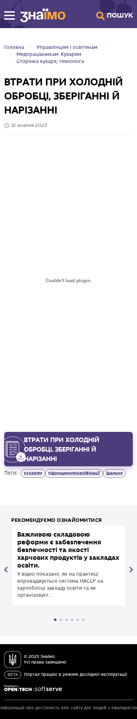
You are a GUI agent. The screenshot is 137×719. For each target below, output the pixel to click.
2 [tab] (60, 619)
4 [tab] (72, 619)
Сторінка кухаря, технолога (50, 61)
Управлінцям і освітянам (67, 47)
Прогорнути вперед (131, 569)
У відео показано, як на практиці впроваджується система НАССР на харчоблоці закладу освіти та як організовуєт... (68, 564)
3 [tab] (66, 619)
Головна (14, 47)
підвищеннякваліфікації (74, 473)
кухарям (33, 473)
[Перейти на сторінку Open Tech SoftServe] (33, 688)
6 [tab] (83, 619)
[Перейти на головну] (40, 15)
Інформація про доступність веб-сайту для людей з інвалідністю (68, 708)
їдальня (114, 473)
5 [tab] (77, 619)
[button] (9, 15)
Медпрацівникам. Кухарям (49, 54)
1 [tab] (55, 619)
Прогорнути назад (5, 569)
